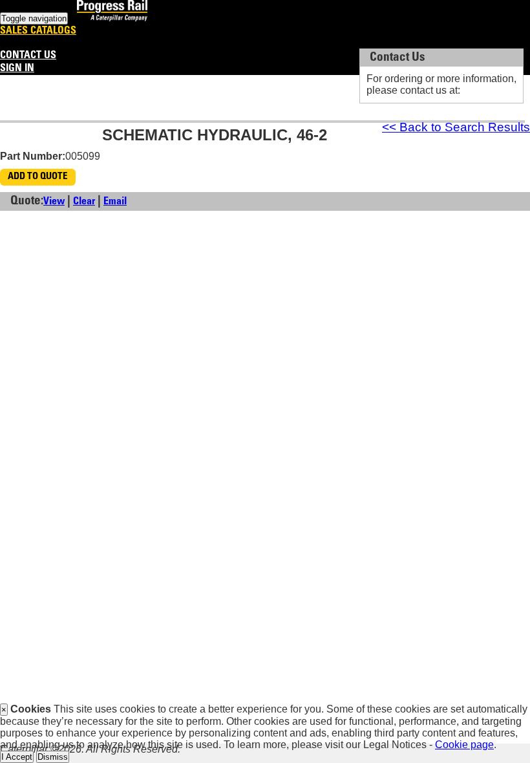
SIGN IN (17, 68)
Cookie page (464, 744)
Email (115, 202)
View (54, 202)
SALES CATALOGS (38, 31)
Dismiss (52, 757)
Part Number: (32, 156)
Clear (84, 202)
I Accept (16, 757)
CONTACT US (28, 55)
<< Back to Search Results (456, 127)
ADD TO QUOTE (38, 177)
